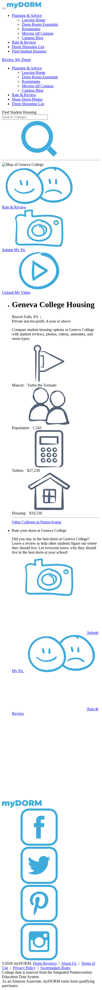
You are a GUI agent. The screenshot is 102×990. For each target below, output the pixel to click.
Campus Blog (32, 38)
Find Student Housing (29, 51)
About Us (68, 963)
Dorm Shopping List (28, 47)
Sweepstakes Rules (55, 968)
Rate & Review (24, 42)
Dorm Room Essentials (40, 24)
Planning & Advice (27, 15)
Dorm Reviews (45, 963)
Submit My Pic (14, 250)
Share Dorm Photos (27, 99)
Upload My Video (16, 292)
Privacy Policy (24, 968)
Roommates (31, 29)
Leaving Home (33, 20)
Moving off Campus (37, 33)
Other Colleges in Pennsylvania (36, 522)
